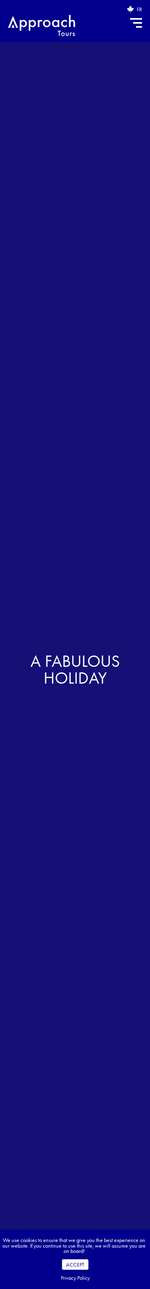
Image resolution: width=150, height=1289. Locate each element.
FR (139, 9)
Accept (75, 1264)
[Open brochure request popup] (130, 9)
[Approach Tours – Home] (41, 26)
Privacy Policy (75, 1278)
